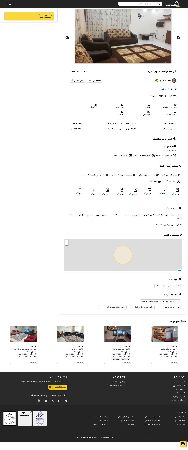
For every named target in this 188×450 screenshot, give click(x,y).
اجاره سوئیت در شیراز (101, 416)
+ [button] (66, 241)
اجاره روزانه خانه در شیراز (172, 307)
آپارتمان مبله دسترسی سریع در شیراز (168, 286)
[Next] (178, 37)
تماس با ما (179, 389)
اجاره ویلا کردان (180, 420)
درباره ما (180, 393)
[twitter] (66, 401)
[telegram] (46, 401)
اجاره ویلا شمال (180, 416)
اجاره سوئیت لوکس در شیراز (115, 307)
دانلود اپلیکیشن (60, 387)
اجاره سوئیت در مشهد (100, 424)
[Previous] (67, 37)
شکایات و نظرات (177, 400)
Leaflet (179, 270)
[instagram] (53, 401)
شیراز (162, 89)
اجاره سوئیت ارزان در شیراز (143, 307)
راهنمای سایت (178, 382)
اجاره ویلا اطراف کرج (127, 420)
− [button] (66, 244)
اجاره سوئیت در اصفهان (126, 416)
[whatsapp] (59, 401)
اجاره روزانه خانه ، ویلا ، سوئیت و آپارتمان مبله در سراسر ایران (160, 301)
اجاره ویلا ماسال (180, 424)
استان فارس (169, 89)
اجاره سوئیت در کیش (152, 424)
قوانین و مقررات (177, 396)
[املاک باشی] (173, 4)
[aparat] (39, 401)
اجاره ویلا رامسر (103, 420)
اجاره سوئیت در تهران (152, 416)
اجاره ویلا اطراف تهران (152, 420)
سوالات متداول (178, 385)
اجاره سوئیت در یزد (127, 424)
